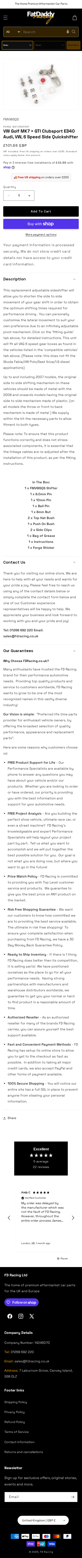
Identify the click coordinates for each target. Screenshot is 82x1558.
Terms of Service (16, 1432)
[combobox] (41, 32)
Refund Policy (14, 1422)
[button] (5, 17)
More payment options (41, 234)
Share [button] (12, 1118)
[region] (41, 1218)
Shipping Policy (15, 1402)
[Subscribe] (72, 1497)
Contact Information (19, 1442)
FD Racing (46, 1551)
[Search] (74, 32)
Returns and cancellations (23, 1452)
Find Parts (73, 45)
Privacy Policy (14, 1412)
